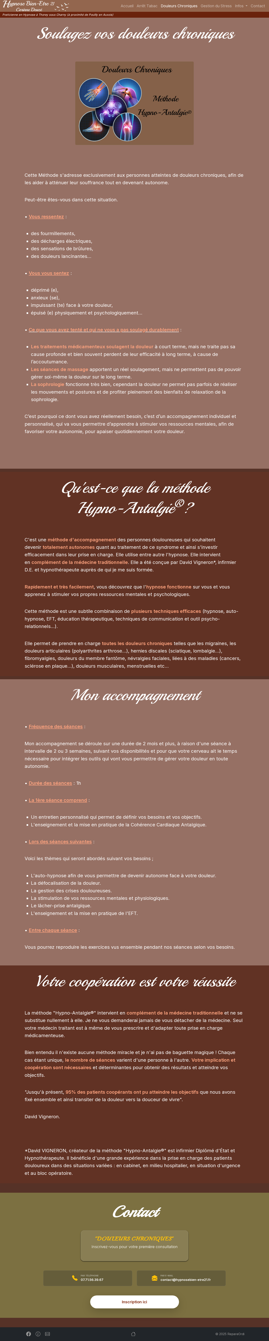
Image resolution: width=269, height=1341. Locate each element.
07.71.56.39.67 (92, 1280)
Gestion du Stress (216, 6)
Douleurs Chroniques (179, 6)
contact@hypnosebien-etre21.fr (185, 1280)
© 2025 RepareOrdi (229, 1334)
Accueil (127, 6)
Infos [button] (240, 6)
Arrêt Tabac (147, 6)
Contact (258, 6)
